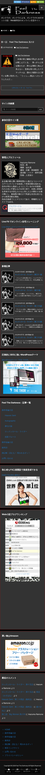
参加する (36, 575)
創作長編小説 (7, 410)
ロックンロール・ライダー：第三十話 (27, 290)
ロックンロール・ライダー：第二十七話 (28, 337)
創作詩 (4, 447)
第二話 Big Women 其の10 (13, 714)
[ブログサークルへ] (22, 208)
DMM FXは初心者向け (11, 475)
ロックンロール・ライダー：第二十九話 (28, 306)
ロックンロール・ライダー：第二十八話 (28, 322)
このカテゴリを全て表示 (23, 574)
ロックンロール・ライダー (16, 431)
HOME (5, 30)
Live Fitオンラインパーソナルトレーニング (20, 227)
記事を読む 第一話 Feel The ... (22, 88)
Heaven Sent (10, 415)
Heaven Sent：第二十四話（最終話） (17, 699)
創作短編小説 (7, 442)
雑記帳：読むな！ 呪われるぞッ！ (16, 453)
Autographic (10, 421)
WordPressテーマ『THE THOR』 (16, 360)
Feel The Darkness (22, 47)
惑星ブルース (10, 437)
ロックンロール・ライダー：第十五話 (17, 684)
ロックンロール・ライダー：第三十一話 (28, 274)
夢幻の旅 (8, 426)
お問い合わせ (7, 458)
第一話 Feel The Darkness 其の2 (17, 42)
